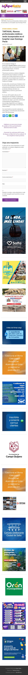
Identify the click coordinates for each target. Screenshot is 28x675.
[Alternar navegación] (3, 15)
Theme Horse (15, 670)
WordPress (19, 672)
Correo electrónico (7, 177)
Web (3, 184)
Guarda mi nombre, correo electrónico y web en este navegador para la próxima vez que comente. (13, 194)
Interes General (7, 28)
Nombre (4, 170)
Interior (14, 28)
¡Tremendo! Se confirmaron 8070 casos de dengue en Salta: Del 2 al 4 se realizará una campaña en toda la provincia (13, 134)
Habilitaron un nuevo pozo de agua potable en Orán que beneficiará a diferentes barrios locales (13, 126)
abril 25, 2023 (5, 44)
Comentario (5, 151)
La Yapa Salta (17, 668)
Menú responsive (25, 1)
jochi (11, 44)
